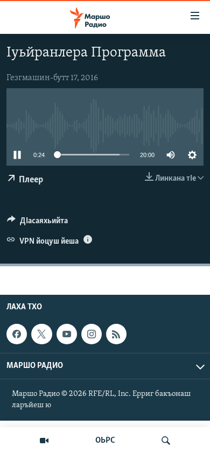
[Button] (37, 223)
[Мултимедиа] (44, 440)
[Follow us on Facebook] (16, 334)
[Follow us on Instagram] (91, 334)
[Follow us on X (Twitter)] (41, 334)
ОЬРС (105, 440)
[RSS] (116, 334)
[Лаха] (166, 440)
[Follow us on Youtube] (67, 334)
